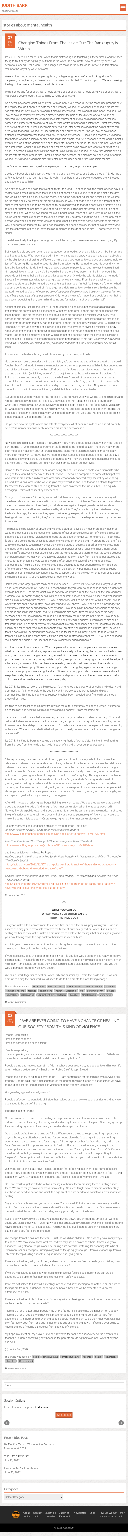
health (59, 990)
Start (63, 1418)
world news (105, 995)
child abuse (38, 986)
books (36, 1356)
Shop (93, 1512)
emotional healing (15, 990)
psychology (11, 995)
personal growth (95, 990)
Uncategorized (89, 995)
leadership (71, 990)
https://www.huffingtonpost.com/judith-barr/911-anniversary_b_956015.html (49, 845)
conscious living (55, 986)
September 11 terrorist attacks (52, 995)
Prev (7, 1423)
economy (110, 986)
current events (74, 986)
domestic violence (93, 986)
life (81, 990)
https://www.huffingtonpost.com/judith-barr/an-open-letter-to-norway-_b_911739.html (55, 833)
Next (121, 1423)
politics (110, 990)
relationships (27, 995)
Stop (65, 1418)
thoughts (74, 995)
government (46, 990)
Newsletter (80, 1512)
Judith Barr (15, 5)
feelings (32, 990)
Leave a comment (17, 1002)
